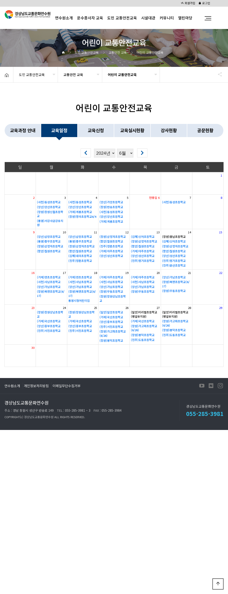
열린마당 (185, 18)
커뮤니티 (167, 18)
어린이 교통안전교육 (122, 74)
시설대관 (148, 18)
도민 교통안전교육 (122, 18)
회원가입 (189, 3)
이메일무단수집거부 (67, 385)
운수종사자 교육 (90, 18)
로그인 (205, 3)
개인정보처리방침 (36, 385)
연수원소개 (12, 385)
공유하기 (218, 74)
